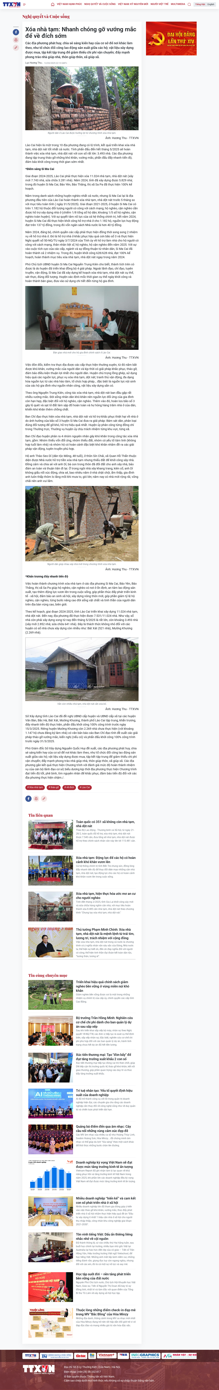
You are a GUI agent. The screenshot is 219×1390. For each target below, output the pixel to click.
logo (38, 1370)
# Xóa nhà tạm (35, 787)
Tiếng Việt (200, 4)
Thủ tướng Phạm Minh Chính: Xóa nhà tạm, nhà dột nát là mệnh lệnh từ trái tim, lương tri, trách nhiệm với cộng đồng (105, 934)
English (211, 4)
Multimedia (178, 4)
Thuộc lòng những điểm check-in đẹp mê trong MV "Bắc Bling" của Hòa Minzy (106, 1312)
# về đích (69, 787)
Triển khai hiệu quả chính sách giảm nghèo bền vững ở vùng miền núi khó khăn (102, 986)
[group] (30, 1356)
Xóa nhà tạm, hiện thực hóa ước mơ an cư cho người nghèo (106, 896)
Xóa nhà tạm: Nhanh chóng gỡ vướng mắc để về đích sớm (11, 4)
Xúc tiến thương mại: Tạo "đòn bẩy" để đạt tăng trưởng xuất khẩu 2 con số (103, 1057)
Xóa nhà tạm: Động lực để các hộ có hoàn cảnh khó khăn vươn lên (106, 860)
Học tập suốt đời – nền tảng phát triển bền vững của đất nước (103, 1276)
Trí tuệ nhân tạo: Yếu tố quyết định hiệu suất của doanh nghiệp (104, 1093)
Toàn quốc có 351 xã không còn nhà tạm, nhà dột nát (105, 824)
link (16, 48)
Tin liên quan (40, 815)
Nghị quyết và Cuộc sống (100, 4)
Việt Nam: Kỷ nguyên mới (133, 4)
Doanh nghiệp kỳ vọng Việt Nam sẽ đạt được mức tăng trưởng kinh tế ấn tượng (104, 1165)
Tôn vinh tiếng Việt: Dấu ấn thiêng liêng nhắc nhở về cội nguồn (104, 1237)
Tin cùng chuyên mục (47, 975)
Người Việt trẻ (159, 4)
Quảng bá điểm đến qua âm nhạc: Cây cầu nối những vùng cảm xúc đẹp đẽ (103, 1129)
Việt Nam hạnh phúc (69, 4)
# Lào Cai (85, 787)
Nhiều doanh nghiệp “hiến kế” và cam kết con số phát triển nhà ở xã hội (106, 1200)
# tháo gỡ (54, 787)
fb (16, 32)
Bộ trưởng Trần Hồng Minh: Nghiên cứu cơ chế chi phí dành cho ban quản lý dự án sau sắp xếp (104, 1022)
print (16, 40)
